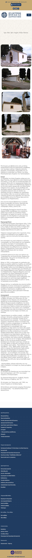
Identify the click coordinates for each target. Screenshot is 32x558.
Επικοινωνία (4, 540)
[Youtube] (16, 9)
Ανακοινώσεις (4, 526)
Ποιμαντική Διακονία (6, 444)
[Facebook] (14, 9)
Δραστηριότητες (5, 465)
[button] (29, 15)
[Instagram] (18, 9)
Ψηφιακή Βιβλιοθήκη (6, 495)
